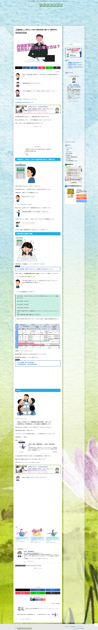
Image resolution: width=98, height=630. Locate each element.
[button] (56, 67)
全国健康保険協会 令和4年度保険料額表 (27, 364)
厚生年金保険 (34, 565)
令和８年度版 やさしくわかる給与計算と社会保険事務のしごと (81, 191)
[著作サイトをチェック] (24, 561)
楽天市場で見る (81, 198)
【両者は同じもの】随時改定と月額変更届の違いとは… (22, 538)
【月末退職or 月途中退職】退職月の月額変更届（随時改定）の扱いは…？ (37, 538)
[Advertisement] (49, 16)
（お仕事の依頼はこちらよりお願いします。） (75, 63)
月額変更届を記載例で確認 (30, 151)
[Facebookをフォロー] (28, 561)
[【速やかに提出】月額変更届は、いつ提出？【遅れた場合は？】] (53, 533)
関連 (27, 154)
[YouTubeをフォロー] (31, 561)
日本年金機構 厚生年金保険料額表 (26, 362)
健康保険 (28, 565)
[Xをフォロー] (26, 561)
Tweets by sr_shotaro (70, 141)
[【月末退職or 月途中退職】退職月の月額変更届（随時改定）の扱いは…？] (37, 533)
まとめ (26, 152)
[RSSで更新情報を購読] (33, 561)
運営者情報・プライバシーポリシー (77, 626)
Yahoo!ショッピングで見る (81, 201)
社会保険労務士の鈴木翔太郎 (21, 102)
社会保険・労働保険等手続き (20, 565)
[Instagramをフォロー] (29, 561)
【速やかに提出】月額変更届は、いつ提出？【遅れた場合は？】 (52, 538)
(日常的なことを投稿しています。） (75, 65)
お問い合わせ (67, 626)
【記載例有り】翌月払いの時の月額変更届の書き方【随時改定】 (38, 149)
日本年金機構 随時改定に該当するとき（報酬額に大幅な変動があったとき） (36, 269)
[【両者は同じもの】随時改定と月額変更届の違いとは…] (22, 533)
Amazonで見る (81, 195)
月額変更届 (39, 565)
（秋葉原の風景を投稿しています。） (75, 67)
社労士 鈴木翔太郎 (29, 551)
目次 (36, 146)
